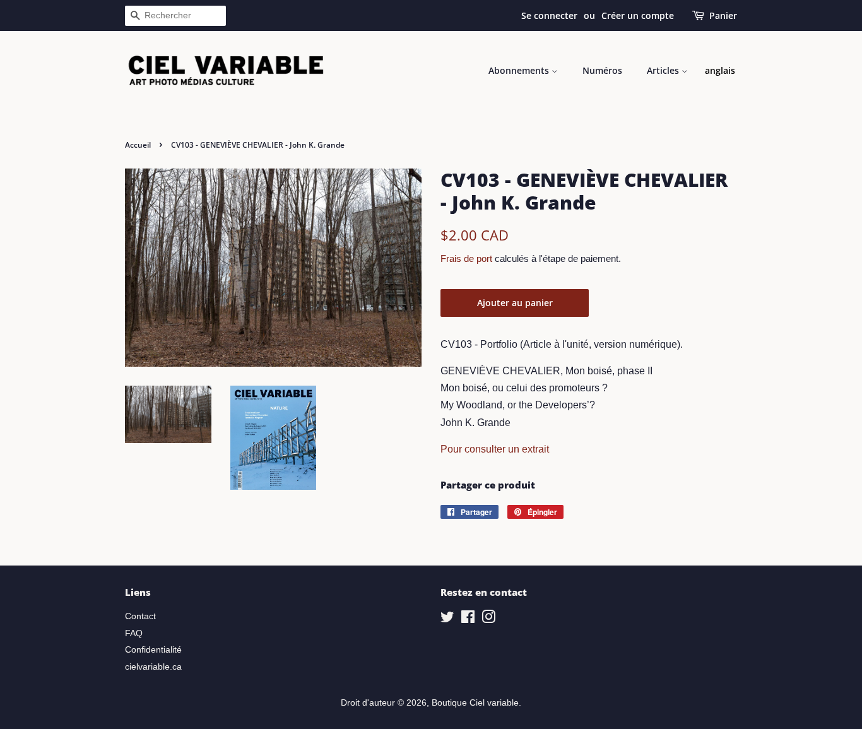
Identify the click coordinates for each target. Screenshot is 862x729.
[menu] (720, 70)
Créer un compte (637, 15)
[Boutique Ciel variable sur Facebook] (468, 619)
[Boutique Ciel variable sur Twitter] (447, 619)
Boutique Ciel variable (475, 703)
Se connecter (549, 15)
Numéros (602, 70)
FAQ (134, 633)
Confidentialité (153, 650)
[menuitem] (720, 70)
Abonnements (520, 70)
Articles (664, 70)
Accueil (138, 144)
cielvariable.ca (153, 667)
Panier (723, 15)
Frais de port (466, 258)
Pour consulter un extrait (494, 449)
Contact (140, 616)
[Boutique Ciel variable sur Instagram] (488, 619)
